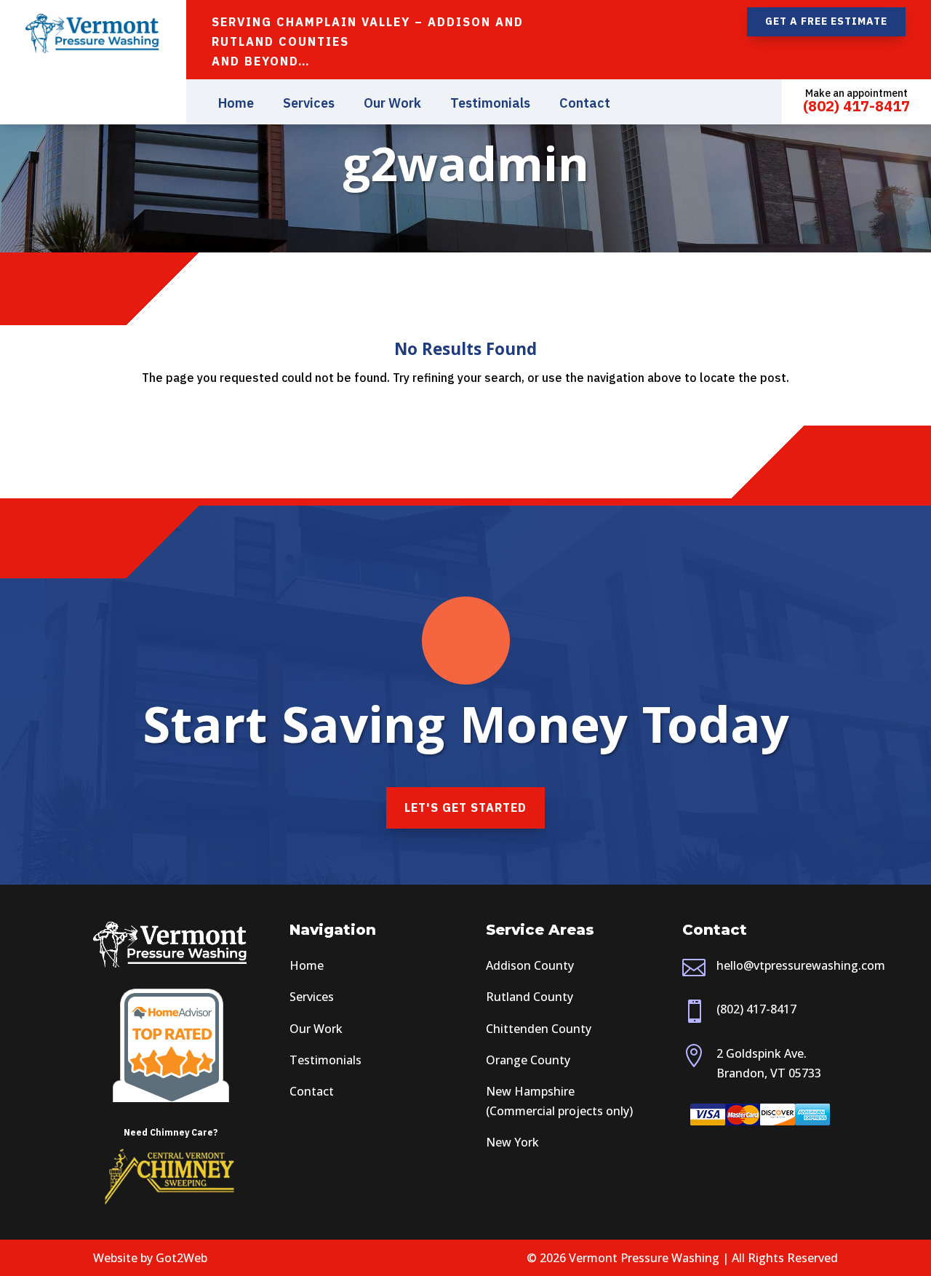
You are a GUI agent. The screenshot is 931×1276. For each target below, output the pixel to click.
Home (236, 104)
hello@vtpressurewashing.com (800, 965)
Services (309, 104)
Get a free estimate (826, 21)
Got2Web (181, 1258)
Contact (584, 104)
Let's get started (465, 807)
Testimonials (490, 104)
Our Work (392, 104)
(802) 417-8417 (756, 1009)
